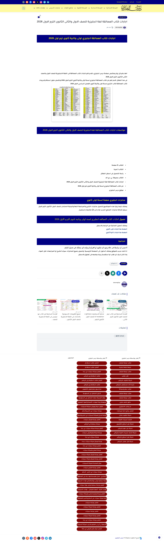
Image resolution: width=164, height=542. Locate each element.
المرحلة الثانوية (82, 8)
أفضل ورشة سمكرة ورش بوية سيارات (92, 485)
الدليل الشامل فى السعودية (92, 393)
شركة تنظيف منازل (125, 415)
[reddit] (27, 2)
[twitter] (37, 2)
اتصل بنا (138, 2)
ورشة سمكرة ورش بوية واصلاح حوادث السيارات (92, 481)
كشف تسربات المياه (125, 420)
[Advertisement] (82, 59)
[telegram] (44, 2)
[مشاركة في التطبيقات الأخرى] (101, 273)
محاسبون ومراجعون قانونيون (91, 389)
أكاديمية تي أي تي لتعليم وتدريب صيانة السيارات (92, 524)
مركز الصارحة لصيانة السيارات (91, 463)
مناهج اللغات (68, 8)
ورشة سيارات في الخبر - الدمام (92, 472)
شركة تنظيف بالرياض (125, 380)
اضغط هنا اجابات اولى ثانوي (116, 229)
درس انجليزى (119, 538)
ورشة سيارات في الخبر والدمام (91, 411)
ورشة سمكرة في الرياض (92, 424)
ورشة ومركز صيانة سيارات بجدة (92, 441)
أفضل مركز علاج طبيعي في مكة (92, 529)
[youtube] (34, 2)
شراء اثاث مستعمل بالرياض (125, 385)
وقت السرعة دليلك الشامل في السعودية (92, 398)
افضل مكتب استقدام (92, 363)
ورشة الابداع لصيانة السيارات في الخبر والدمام (91, 415)
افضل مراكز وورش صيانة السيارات (92, 407)
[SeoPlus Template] (141, 538)
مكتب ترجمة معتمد (125, 363)
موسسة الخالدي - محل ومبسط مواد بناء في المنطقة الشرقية (92, 476)
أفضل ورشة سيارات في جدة (92, 372)
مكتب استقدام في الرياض (92, 376)
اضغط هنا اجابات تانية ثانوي (116, 233)
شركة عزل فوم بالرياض (125, 428)
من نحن (132, 2)
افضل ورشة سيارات (91, 503)
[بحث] (23, 8)
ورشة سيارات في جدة (92, 437)
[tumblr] (23, 2)
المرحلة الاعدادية (96, 8)
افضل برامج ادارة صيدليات (125, 411)
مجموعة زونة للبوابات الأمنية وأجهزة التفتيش (92, 402)
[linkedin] (48, 2)
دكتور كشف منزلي (125, 402)
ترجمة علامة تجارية (125, 367)
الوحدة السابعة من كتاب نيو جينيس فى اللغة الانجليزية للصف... (47, 317)
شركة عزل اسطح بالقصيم (125, 424)
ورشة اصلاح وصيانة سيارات (92, 450)
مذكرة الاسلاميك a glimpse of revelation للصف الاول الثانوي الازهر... (94, 317)
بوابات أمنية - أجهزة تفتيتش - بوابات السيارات (91, 489)
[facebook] (30, 2)
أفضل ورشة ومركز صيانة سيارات (91, 455)
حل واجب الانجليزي (125, 407)
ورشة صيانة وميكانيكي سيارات (92, 433)
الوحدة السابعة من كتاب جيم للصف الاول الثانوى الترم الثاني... (117, 317)
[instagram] (41, 2)
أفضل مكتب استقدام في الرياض (92, 380)
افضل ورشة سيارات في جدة (92, 446)
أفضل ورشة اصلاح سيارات (91, 468)
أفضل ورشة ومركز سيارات (91, 420)
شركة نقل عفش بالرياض (125, 441)
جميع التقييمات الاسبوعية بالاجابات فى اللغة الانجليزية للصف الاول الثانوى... (71, 317)
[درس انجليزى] (131, 8)
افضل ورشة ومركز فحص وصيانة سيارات (92, 494)
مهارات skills (40, 8)
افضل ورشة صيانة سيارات (91, 507)
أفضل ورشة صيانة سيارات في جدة (92, 428)
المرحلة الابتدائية (112, 8)
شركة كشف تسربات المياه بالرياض (125, 433)
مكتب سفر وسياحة (125, 389)
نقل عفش (125, 376)
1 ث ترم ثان (122, 17)
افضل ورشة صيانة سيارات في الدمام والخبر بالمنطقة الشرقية (92, 498)
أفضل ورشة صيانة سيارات (91, 516)
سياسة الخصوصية (122, 2)
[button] (118, 273)
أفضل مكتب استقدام (92, 367)
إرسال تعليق (120, 336)
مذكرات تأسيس (54, 8)
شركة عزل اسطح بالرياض (125, 437)
